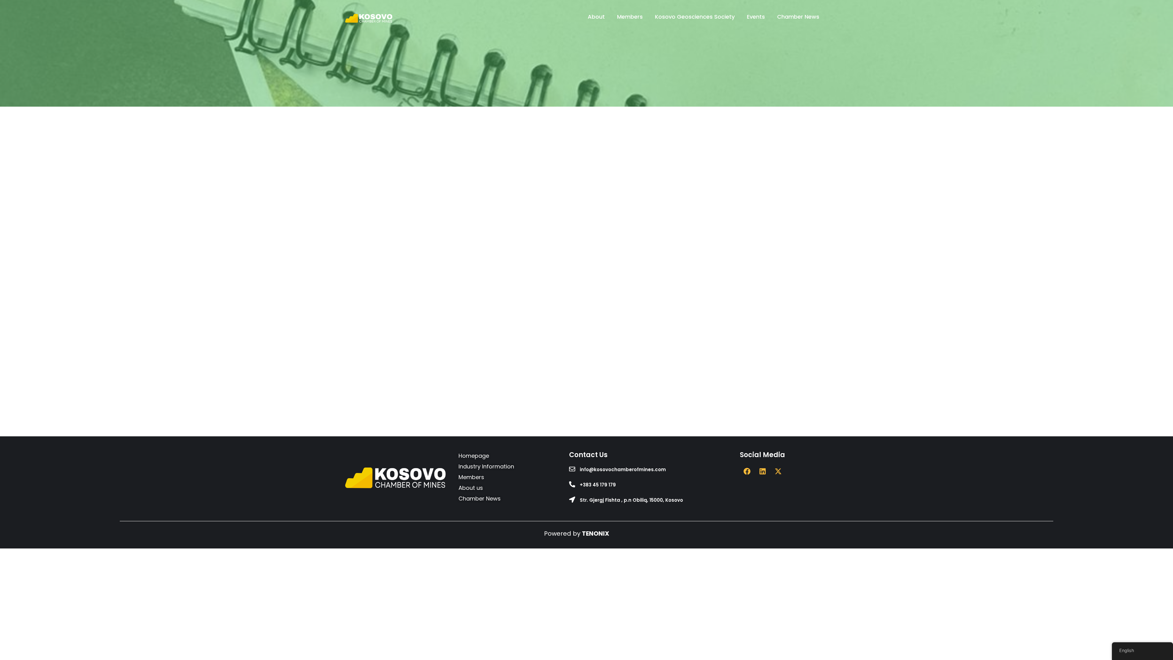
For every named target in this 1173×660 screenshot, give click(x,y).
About (596, 16)
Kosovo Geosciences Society (695, 16)
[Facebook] (747, 471)
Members (630, 16)
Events (756, 16)
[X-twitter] (778, 471)
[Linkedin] (762, 471)
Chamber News (798, 16)
